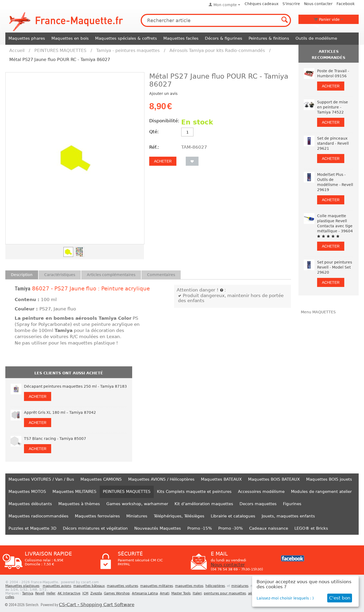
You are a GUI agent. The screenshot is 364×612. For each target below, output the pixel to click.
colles (9, 597)
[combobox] (216, 20)
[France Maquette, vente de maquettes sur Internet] (66, 21)
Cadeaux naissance (268, 528)
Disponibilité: (164, 120)
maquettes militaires (156, 586)
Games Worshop (117, 593)
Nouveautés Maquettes (157, 528)
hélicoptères (215, 586)
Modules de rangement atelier (321, 491)
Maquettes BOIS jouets (329, 479)
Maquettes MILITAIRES (74, 491)
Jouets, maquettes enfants (288, 516)
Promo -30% (230, 528)
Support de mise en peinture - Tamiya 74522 (332, 107)
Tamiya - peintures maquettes (128, 50)
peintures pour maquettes (225, 593)
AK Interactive (69, 593)
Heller (50, 593)
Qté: (154, 131)
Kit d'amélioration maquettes (204, 503)
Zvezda (96, 593)
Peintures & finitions (269, 38)
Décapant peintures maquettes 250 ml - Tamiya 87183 (75, 386)
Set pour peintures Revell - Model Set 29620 (334, 267)
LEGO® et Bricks (311, 528)
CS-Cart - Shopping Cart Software (96, 604)
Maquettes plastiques (22, 586)
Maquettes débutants (30, 503)
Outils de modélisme (316, 38)
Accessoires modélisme (261, 491)
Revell (39, 593)
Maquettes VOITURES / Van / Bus (41, 479)
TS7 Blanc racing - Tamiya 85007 (55, 438)
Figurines (292, 503)
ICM (85, 593)
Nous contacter (318, 4)
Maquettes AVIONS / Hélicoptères (161, 479)
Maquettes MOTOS (27, 491)
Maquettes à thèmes (79, 503)
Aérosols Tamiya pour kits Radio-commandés (217, 50)
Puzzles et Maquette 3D (32, 528)
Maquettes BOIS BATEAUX (274, 479)
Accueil (17, 50)
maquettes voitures (122, 586)
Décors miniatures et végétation (95, 528)
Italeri (197, 593)
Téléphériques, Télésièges (179, 516)
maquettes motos (189, 586)
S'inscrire (291, 4)
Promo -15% (199, 528)
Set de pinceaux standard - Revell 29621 (333, 143)
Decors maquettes (258, 503)
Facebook (346, 4)
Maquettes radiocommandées (38, 516)
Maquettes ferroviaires (97, 516)
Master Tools (181, 593)
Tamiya (22, 288)
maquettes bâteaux (89, 586)
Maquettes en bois (70, 38)
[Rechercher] (285, 20)
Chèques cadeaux (261, 4)
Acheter (163, 161)
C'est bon (339, 598)
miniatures (239, 586)
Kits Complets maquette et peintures (194, 491)
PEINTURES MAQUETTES (60, 50)
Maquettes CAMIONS (101, 479)
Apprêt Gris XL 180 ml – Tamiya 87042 (60, 412)
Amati (164, 593)
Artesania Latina (145, 593)
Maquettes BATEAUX (221, 479)
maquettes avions (57, 586)
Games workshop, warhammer (137, 503)
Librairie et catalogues (233, 516)
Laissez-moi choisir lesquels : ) (285, 598)
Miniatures (136, 516)
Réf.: (154, 147)
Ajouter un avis (163, 93)
